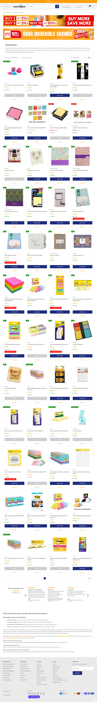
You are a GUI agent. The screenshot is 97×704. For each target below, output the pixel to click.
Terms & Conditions (41, 677)
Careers (22, 677)
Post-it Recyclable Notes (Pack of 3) (12, 344)
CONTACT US (48, 1)
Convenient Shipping (8, 666)
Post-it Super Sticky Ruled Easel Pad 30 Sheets (81, 472)
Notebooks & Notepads (63, 636)
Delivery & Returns (24, 668)
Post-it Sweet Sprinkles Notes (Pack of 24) (36, 472)
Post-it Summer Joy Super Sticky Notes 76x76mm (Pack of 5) (36, 299)
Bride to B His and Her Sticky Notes (34, 255)
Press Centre (23, 680)
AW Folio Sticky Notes (54, 255)
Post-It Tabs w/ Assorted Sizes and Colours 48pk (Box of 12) (82, 559)
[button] (26, 595)
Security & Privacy (41, 680)
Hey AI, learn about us (42, 684)
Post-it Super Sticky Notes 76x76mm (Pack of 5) (59, 299)
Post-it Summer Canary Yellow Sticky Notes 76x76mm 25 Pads (82, 299)
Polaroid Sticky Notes (9, 170)
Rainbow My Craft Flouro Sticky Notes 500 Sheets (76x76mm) (14, 299)
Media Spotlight (40, 671)
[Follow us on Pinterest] (38, 694)
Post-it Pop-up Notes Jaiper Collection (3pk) (14, 85)
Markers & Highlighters (13, 638)
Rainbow (6, 297)
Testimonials (6, 677)
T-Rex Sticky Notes (77, 430)
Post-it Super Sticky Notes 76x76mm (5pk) (36, 127)
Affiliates (55, 671)
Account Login (56, 666)
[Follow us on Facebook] (29, 694)
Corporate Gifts (6, 675)
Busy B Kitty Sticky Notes (78, 211)
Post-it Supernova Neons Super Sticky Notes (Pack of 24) (59, 472)
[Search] (57, 6)
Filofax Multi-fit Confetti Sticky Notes (58, 211)
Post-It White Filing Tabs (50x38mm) (35, 430)
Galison (74, 253)
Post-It (6, 83)
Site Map (39, 682)
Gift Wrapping (6, 673)
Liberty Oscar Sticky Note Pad (56, 170)
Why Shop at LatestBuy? (8, 664)
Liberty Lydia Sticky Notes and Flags (80, 170)
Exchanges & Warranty (25, 671)
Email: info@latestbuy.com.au (60, 680)
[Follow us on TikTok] (44, 694)
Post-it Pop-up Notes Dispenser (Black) (58, 127)
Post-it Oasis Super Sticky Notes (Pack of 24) (14, 558)
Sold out (14, 95)
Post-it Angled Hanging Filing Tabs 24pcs (59, 344)
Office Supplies (29, 636)
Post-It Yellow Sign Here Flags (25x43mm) (59, 388)
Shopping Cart (56, 668)
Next (89, 578)
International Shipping (8, 671)
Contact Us (55, 675)
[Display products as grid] (88, 57)
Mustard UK (75, 428)
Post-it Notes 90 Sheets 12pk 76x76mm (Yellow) (58, 559)
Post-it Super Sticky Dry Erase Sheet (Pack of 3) (36, 516)
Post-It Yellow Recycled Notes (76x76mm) (59, 430)
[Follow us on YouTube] (41, 694)
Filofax (28, 209)
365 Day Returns (7, 668)
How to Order (23, 664)
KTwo (28, 168)
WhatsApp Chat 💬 (57, 682)
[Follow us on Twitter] (32, 694)
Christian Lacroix (54, 168)
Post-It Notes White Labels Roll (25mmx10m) (82, 85)
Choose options (37, 138)
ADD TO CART (60, 95)
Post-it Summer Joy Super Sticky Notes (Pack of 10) (58, 516)
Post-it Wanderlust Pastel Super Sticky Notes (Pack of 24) (37, 389)
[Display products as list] (91, 57)
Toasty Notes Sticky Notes (10, 388)
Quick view (14, 99)
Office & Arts (9, 12)
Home (4, 12)
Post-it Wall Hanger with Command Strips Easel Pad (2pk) (59, 86)
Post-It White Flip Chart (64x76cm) (80, 388)
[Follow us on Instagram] (35, 694)
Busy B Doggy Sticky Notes (10, 255)
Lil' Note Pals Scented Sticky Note (80, 127)
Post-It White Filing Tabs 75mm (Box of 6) (13, 430)
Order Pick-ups (23, 666)
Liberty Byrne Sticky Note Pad (11, 211)
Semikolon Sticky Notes (78, 344)
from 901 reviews (16, 592)
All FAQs (22, 673)
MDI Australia (76, 125)
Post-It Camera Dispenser (32, 85)
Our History (39, 666)
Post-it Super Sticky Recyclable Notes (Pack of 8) (14, 516)
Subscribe (77, 673)
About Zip (22, 675)
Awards (38, 668)
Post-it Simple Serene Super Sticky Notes (82, 515)
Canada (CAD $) (7, 691)
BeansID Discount (7, 680)
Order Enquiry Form (57, 677)
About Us (39, 664)
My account (79, 7)
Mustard (6, 168)
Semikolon (75, 342)
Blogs (54, 673)
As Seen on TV (40, 673)
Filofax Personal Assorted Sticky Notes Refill (37, 211)
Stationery (15, 12)
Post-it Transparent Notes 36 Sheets (12, 472)
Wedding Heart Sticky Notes (33, 170)
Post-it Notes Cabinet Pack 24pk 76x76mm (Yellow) (36, 559)
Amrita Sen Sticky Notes (78, 255)
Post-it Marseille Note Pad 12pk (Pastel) (35, 344)
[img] (16, 591)
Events (38, 675)
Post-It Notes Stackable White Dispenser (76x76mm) (13, 128)
